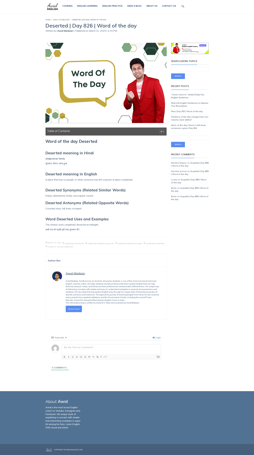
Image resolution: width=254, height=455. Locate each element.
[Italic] (69, 357)
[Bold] (64, 357)
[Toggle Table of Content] (160, 131)
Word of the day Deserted (60, 247)
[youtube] (208, 450)
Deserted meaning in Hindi (130, 244)
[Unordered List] (85, 357)
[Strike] (77, 357)
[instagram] (204, 450)
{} (101, 357)
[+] (105, 357)
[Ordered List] (81, 357)
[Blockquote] (89, 357)
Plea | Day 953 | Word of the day (187, 111)
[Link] (97, 357)
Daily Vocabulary (61, 20)
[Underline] (73, 357)
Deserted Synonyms (155, 244)
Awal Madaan (65, 30)
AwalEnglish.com (74, 450)
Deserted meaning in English (101, 244)
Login (158, 337)
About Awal (74, 309)
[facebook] (199, 450)
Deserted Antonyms (74, 244)
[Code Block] (93, 357)
